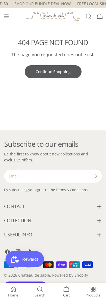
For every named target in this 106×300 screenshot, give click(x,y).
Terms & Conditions (72, 190)
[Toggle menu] (6, 16)
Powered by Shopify (70, 275)
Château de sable (34, 275)
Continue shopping (53, 71)
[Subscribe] (95, 176)
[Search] (88, 16)
